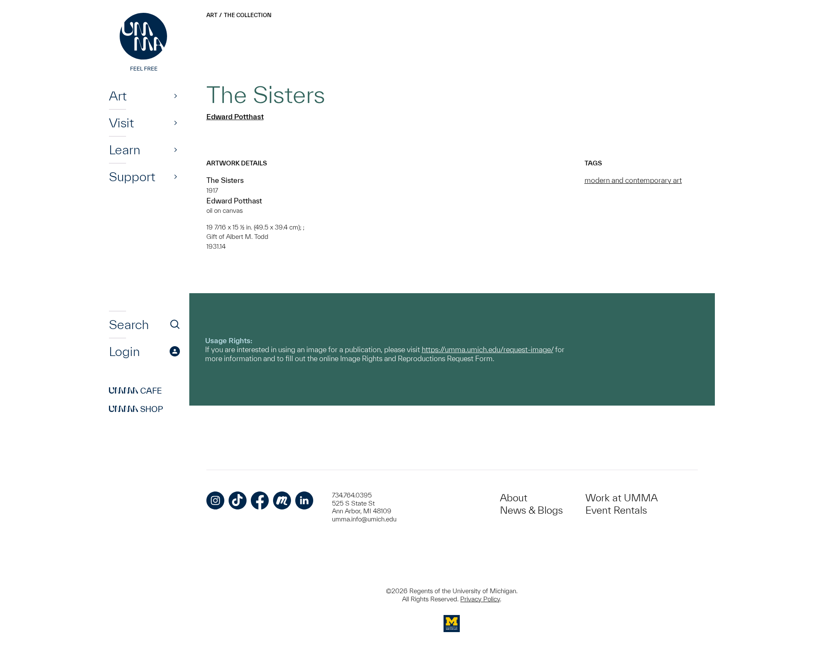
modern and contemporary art (633, 180)
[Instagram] (215, 500)
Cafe (135, 390)
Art (117, 95)
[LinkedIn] (304, 500)
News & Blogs (531, 510)
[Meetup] (282, 500)
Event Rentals (616, 510)
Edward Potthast (235, 116)
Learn (124, 149)
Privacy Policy (480, 599)
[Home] (144, 43)
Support (132, 176)
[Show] (175, 95)
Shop (136, 409)
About (513, 497)
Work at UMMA (621, 497)
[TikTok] (238, 500)
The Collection (247, 15)
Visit (121, 122)
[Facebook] (260, 500)
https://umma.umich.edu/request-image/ (487, 349)
